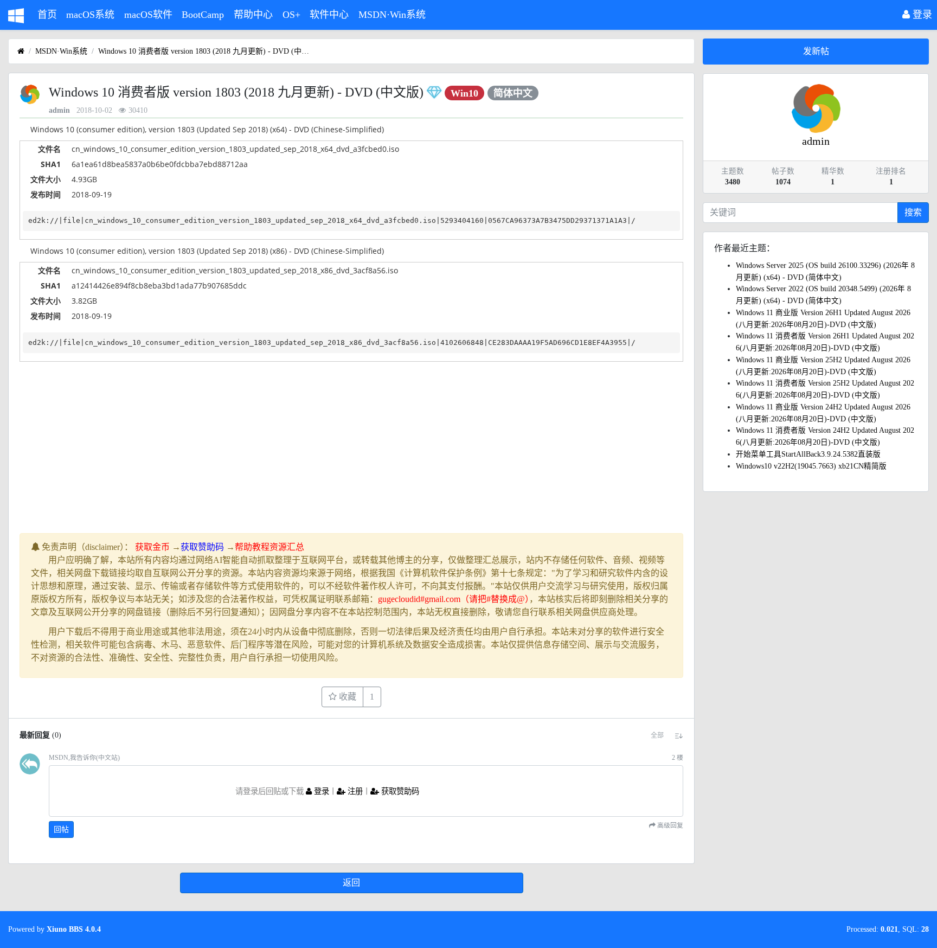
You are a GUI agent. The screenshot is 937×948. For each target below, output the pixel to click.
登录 (921, 14)
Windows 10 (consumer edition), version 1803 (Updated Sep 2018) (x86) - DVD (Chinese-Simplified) (207, 251)
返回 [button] (351, 882)
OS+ (291, 14)
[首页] (20, 51)
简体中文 (512, 93)
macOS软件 (148, 14)
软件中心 (329, 14)
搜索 (913, 212)
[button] (657, 735)
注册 (354, 791)
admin (59, 110)
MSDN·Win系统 (392, 14)
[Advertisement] (345, 457)
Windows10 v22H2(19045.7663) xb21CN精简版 (811, 466)
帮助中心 (253, 14)
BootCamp (203, 14)
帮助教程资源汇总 (269, 547)
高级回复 (669, 825)
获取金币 (152, 547)
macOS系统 (90, 14)
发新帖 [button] (816, 51)
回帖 (61, 829)
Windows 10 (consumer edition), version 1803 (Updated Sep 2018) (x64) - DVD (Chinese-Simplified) (207, 129)
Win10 (464, 93)
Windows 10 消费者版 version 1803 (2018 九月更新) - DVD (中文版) (206, 51)
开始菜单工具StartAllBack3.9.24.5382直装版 (808, 454)
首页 (47, 14)
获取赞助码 (202, 547)
